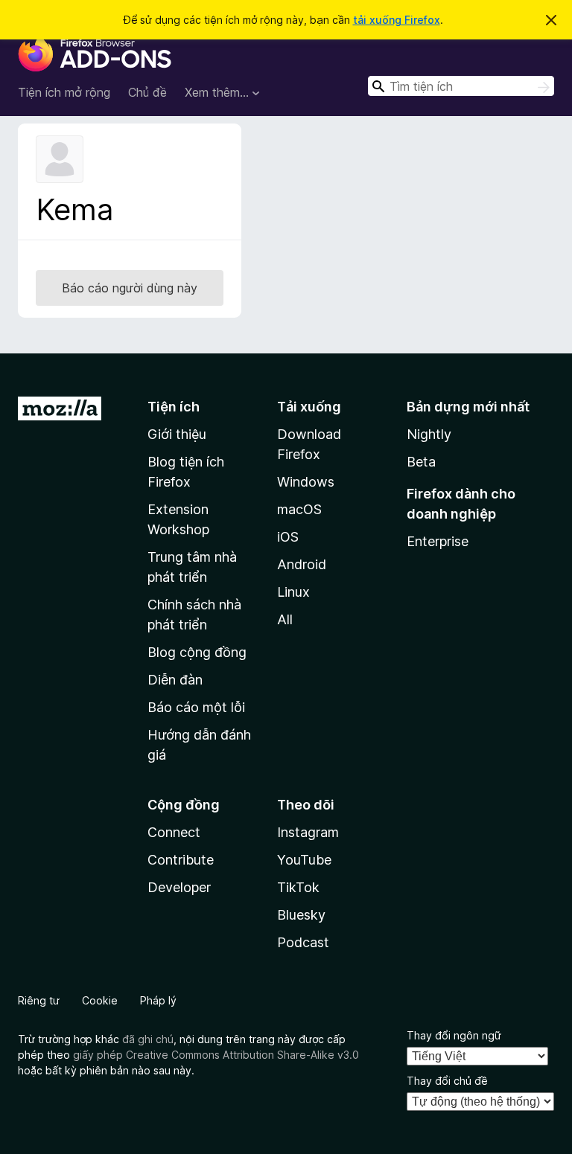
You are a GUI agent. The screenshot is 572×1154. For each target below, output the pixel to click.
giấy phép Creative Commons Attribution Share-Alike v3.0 (216, 1054)
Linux (293, 592)
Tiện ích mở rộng (64, 92)
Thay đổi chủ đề (447, 1080)
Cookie (100, 1000)
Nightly (429, 434)
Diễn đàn (175, 679)
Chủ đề (147, 92)
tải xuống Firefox (396, 19)
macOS (299, 509)
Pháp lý (158, 1000)
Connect (173, 832)
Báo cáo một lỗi (196, 707)
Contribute (180, 860)
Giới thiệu (176, 434)
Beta (421, 461)
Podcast (303, 942)
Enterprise (437, 541)
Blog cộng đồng (197, 652)
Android (301, 564)
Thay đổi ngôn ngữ (454, 1035)
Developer (179, 887)
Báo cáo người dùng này (129, 288)
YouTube (304, 860)
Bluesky (301, 915)
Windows (305, 482)
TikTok (298, 887)
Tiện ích (173, 406)
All (285, 619)
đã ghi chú (148, 1039)
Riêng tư (39, 1000)
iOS (288, 537)
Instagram (308, 832)
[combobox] (461, 86)
